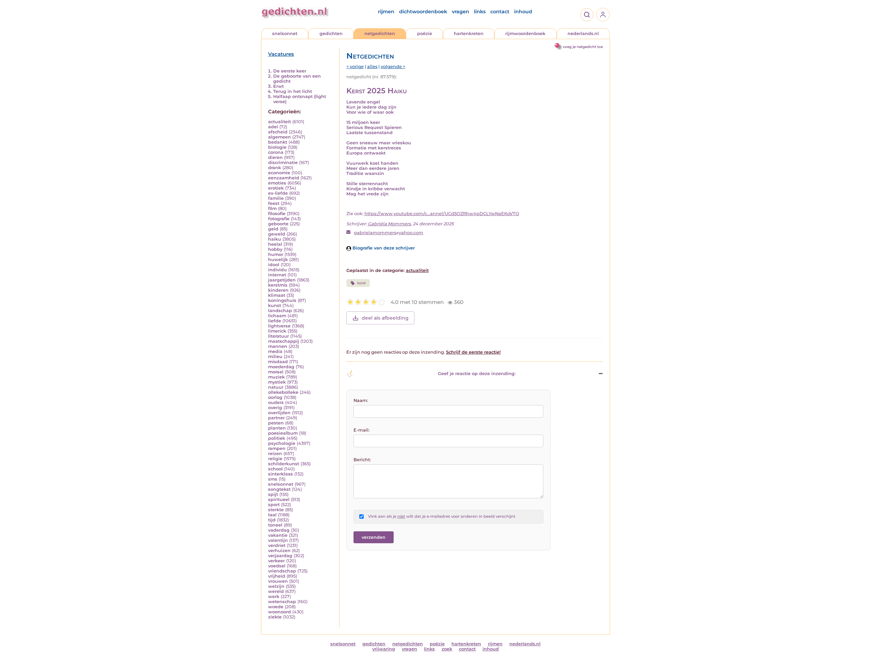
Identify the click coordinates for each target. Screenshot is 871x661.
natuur (275, 387)
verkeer (276, 560)
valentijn (278, 540)
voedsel (276, 565)
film (272, 208)
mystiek (277, 382)
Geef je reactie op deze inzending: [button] (476, 373)
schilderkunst (283, 463)
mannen (277, 346)
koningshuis (282, 300)
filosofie (276, 213)
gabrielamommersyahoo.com (388, 232)
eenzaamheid (283, 177)
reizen (275, 453)
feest (273, 203)
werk (273, 596)
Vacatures (281, 54)
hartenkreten (468, 33)
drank (274, 167)
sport (274, 504)
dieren (275, 157)
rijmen (386, 12)
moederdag (281, 366)
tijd (272, 519)
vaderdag (279, 530)
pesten (276, 422)
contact (499, 12)
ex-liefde (278, 193)
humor (275, 254)
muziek (276, 377)
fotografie (279, 218)
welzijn (276, 586)
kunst (274, 305)
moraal (275, 371)
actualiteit (279, 121)
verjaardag (280, 555)
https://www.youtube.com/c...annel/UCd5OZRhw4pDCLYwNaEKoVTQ (441, 213)
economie (279, 172)
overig (275, 407)
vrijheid (276, 576)
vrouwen (278, 581)
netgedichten (379, 33)
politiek (276, 438)
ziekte (275, 616)
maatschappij (283, 341)
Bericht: (362, 459)
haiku (274, 239)
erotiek (276, 188)
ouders (276, 402)
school (275, 468)
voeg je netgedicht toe (583, 47)
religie (275, 458)
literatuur (278, 336)
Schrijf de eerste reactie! (473, 352)
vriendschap (282, 571)
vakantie (277, 535)
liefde (274, 320)
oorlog (275, 397)
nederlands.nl (583, 33)
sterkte (276, 509)
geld (273, 228)
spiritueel (279, 499)
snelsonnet (284, 33)
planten (277, 428)
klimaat (276, 295)
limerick (277, 331)
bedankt (277, 142)
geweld (276, 234)
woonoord (279, 611)
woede (275, 606)
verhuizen (279, 550)
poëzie (424, 33)
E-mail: (361, 430)
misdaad (278, 361)
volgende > (393, 66)
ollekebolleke (283, 392)
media (275, 351)
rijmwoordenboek (525, 33)
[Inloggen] (603, 14)
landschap (280, 310)
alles (372, 66)
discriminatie (283, 162)
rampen (276, 448)
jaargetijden (282, 280)
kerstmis (277, 285)
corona (275, 152)
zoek (447, 648)
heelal (275, 244)
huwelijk (278, 259)
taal (272, 514)
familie (276, 198)
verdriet (276, 545)
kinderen (278, 290)
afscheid (277, 131)
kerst (361, 283)
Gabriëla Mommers (389, 223)
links (480, 12)
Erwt (278, 86)
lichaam (277, 315)
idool (273, 264)
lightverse (279, 325)
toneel (275, 525)
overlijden (279, 412)
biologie (277, 147)
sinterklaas (280, 474)
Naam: (361, 400)
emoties (277, 183)
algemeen (279, 137)
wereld (276, 591)
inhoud (523, 12)
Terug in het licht (292, 91)
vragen (460, 12)
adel (273, 126)
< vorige (355, 66)
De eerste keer (289, 71)
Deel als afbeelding (385, 318)
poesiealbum (283, 433)
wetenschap (282, 601)
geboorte (278, 223)
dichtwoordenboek (423, 12)
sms (272, 479)
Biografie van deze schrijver (383, 248)
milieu (275, 356)
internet (277, 274)
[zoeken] (586, 14)
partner (276, 417)
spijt (273, 494)
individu (277, 269)
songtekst (279, 489)
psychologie (281, 443)
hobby (275, 249)
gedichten (331, 33)
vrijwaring (383, 648)
